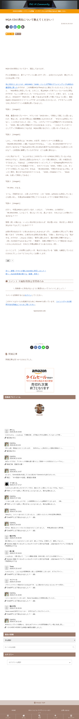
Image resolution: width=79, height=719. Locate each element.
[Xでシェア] (7, 27)
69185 (19, 34)
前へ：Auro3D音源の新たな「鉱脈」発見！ (22, 274)
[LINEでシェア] (19, 27)
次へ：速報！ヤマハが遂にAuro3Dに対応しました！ (26, 271)
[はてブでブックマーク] (15, 27)
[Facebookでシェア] (11, 27)
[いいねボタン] (8, 260)
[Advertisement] (39, 50)
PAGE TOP (40, 703)
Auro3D (39, 415)
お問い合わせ (65, 710)
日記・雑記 (11, 34)
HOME (14, 710)
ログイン (28, 295)
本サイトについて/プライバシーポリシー (39, 711)
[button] (22, 27)
